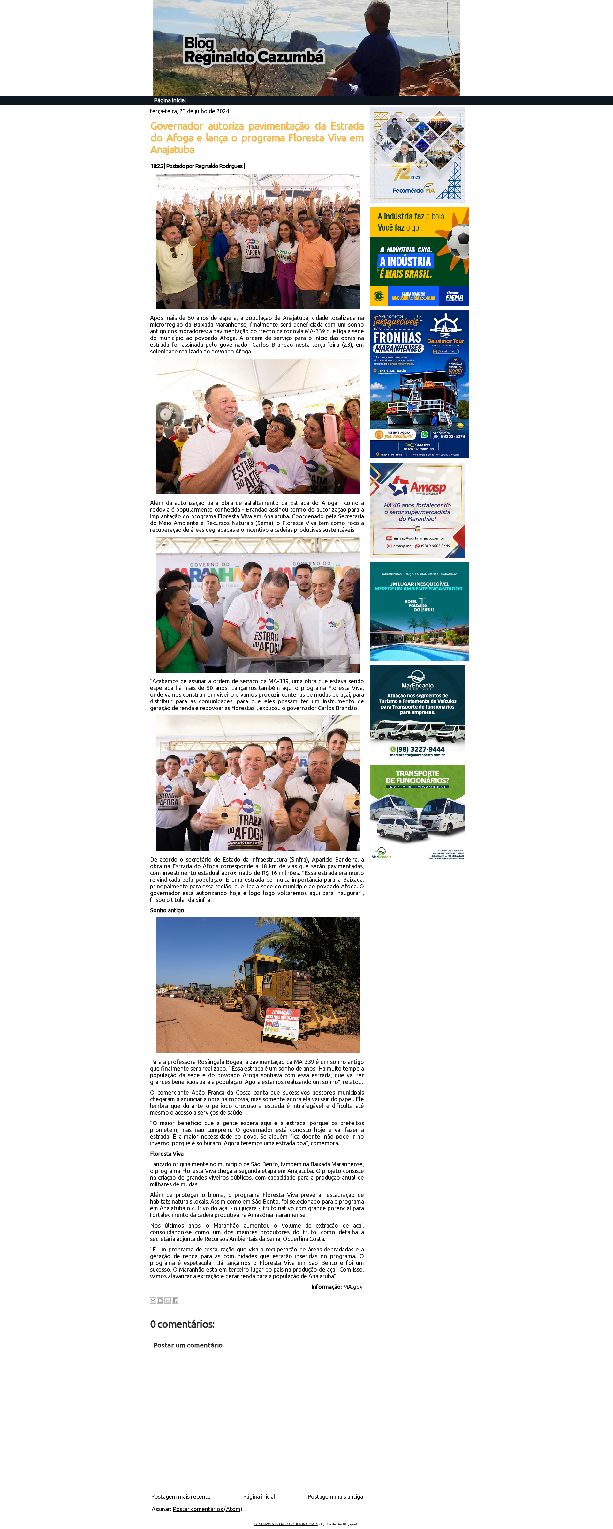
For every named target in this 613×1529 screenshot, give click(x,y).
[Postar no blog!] (160, 1300)
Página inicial (170, 100)
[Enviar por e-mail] (153, 1300)
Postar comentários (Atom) (207, 1509)
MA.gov (353, 1286)
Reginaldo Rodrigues (218, 166)
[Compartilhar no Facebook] (175, 1300)
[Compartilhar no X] (167, 1300)
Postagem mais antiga (335, 1496)
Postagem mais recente (181, 1496)
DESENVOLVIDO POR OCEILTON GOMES (286, 1524)
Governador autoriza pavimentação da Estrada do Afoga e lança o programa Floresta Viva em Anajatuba (257, 137)
